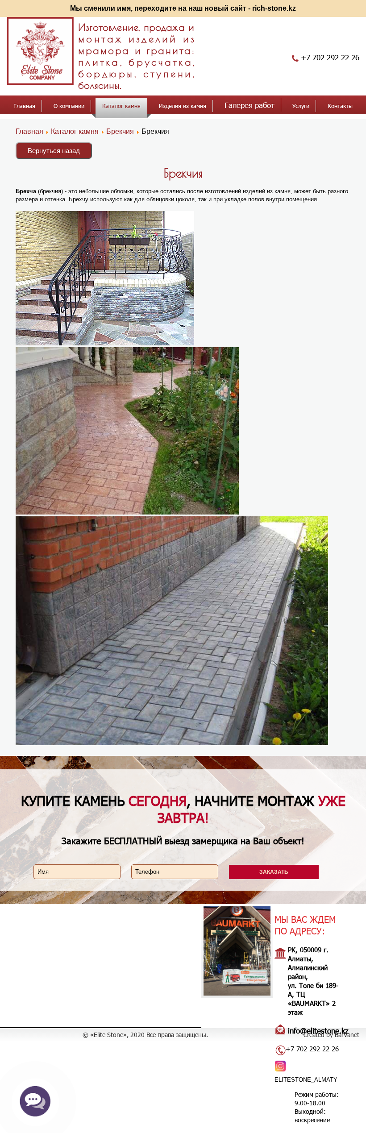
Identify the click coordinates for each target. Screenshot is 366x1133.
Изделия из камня (182, 105)
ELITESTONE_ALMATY (305, 1079)
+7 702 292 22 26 (330, 57)
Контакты (340, 105)
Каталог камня (121, 105)
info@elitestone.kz (318, 1030)
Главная (24, 105)
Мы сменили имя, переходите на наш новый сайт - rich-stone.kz (183, 8)
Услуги (300, 105)
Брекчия (120, 131)
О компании (69, 105)
